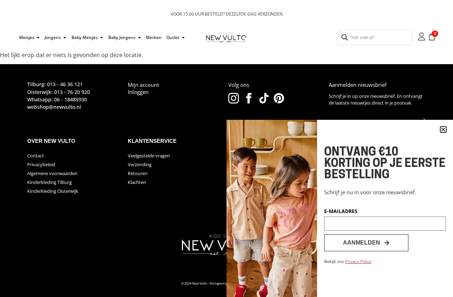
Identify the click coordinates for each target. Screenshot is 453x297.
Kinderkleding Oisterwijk (52, 191)
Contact (35, 155)
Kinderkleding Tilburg (49, 182)
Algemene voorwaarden (52, 173)
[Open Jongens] (65, 37)
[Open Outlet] (183, 37)
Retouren (138, 173)
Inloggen (138, 91)
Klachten (137, 182)
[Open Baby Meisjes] (101, 37)
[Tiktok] (264, 98)
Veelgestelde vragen (149, 155)
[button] (443, 129)
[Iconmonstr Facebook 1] (248, 98)
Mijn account (143, 84)
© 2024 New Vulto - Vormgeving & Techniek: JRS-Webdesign (224, 283)
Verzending (139, 164)
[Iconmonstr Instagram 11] (233, 98)
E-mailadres (340, 211)
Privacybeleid (41, 164)
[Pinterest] (279, 98)
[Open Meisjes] (38, 37)
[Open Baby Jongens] (139, 37)
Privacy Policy (358, 261)
